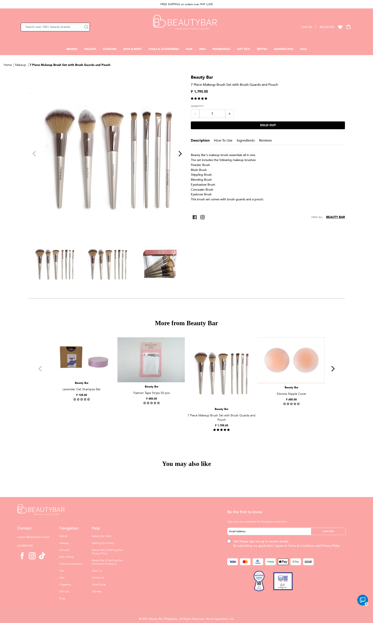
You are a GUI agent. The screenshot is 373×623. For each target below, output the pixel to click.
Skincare (110, 49)
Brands (71, 49)
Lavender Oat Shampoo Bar (82, 389)
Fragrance (65, 584)
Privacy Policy (331, 546)
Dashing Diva (283, 49)
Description (200, 140)
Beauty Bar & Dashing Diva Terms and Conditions (107, 562)
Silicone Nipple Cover (291, 394)
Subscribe (328, 531)
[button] (86, 27)
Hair (189, 49)
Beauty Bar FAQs (101, 536)
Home (8, 65)
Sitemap (96, 591)
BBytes (262, 49)
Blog (62, 598)
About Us (97, 570)
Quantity (197, 106)
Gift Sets (243, 49)
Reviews (265, 140)
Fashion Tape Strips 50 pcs (151, 393)
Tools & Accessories (164, 49)
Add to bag (151, 378)
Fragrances (221, 49)
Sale (303, 49)
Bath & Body (132, 49)
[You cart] (348, 26)
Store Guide (99, 584)
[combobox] (55, 27)
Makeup (90, 49)
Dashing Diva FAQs (103, 543)
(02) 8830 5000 (25, 545)
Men (202, 49)
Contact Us (98, 577)
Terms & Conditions (301, 546)
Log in (306, 27)
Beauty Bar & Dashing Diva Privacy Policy (107, 551)
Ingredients (246, 140)
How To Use (223, 140)
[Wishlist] (340, 27)
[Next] (179, 153)
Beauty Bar (335, 217)
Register (327, 27)
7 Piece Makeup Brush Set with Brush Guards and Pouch (70, 65)
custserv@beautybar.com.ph (33, 537)
